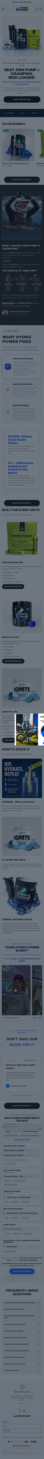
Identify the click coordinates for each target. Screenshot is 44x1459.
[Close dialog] (15, 714)
